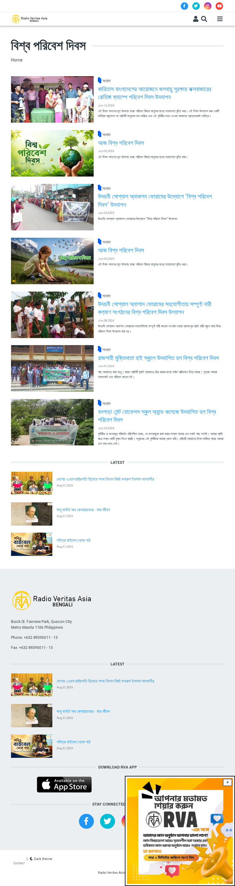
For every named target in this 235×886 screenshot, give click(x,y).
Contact (18, 863)
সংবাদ (106, 81)
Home (17, 60)
